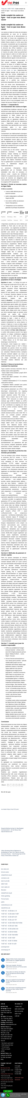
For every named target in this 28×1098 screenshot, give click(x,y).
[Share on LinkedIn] (22, 785)
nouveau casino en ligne (8, 70)
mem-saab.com (5, 887)
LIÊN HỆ (17, 1016)
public (2, 902)
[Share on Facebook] (10, 785)
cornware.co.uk (5, 878)
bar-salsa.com (5, 869)
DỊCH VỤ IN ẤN (5, 881)
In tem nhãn (18, 1074)
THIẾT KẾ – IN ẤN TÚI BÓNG (9, 941)
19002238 (9, 1020)
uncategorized (5, 947)
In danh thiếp (18, 1070)
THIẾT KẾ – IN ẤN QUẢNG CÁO (9, 929)
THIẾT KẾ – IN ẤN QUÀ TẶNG (9, 926)
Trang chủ (4, 8)
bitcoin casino (5, 872)
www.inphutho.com (11, 1024)
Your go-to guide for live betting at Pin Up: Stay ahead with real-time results (15, 981)
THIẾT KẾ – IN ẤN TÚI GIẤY (8, 944)
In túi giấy (17, 1066)
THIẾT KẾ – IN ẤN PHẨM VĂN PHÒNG (11, 923)
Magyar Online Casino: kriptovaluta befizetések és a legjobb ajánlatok (15, 959)
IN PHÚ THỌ (4, 1027)
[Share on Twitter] (13, 785)
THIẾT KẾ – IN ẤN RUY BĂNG (9, 932)
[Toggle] (26, 884)
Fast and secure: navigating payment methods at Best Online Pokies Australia (16, 989)
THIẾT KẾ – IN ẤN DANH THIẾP (10, 914)
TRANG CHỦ (18, 1006)
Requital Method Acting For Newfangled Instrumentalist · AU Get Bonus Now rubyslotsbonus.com (12, 830)
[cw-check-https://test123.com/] (14, 800)
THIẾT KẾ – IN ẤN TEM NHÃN (9, 935)
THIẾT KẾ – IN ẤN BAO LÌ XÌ (9, 911)
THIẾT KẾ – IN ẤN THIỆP (8, 938)
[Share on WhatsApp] (8, 785)
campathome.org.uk (6, 875)
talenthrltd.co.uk (5, 908)
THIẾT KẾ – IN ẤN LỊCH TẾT (9, 920)
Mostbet (3, 890)
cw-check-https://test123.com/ (10, 809)
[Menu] (26, 3)
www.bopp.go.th (5, 950)
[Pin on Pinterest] (19, 785)
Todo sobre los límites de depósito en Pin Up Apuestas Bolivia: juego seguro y (16, 973)
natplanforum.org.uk (6, 893)
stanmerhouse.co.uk (6, 905)
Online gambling (5, 896)
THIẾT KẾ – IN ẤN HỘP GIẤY (9, 917)
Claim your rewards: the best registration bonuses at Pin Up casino (16, 966)
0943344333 (9, 1022)
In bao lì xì (17, 1068)
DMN (19, 1096)
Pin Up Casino (5, 899)
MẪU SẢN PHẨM (19, 1009)
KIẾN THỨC (11, 8)
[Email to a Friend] (16, 785)
